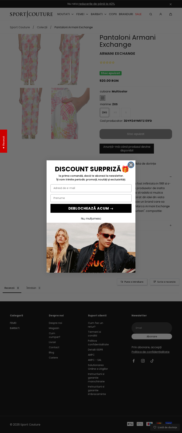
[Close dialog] (131, 165)
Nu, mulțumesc (91, 218)
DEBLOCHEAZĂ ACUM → (91, 208)
